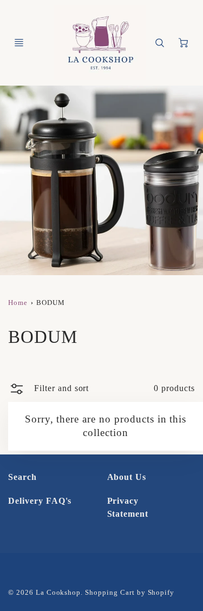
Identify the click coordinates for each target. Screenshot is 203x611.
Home (18, 303)
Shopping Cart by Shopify (129, 592)
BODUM (50, 303)
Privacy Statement (128, 507)
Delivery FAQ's (39, 500)
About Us (127, 477)
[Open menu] (19, 43)
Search (22, 477)
